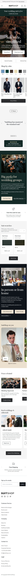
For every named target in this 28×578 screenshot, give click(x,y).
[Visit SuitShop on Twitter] (10, 496)
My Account (4, 510)
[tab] (2, 72)
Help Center (4, 515)
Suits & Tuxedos (8, 61)
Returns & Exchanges (6, 507)
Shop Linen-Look (19, 52)
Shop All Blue (13, 100)
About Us (3, 523)
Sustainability (4, 535)
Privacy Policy (4, 563)
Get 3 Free (13, 258)
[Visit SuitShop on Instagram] (7, 496)
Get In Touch (4, 545)
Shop (5, 358)
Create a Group (7, 400)
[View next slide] (25, 123)
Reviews (3, 525)
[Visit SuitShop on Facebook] (2, 496)
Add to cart (7, 251)
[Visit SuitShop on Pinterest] (5, 496)
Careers (3, 537)
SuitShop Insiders (5, 527)
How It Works (4, 530)
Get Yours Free (6, 198)
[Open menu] (2, 5)
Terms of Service (5, 561)
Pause (14, 111)
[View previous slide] (1, 123)
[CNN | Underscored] (13, 136)
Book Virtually (20, 311)
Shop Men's (7, 52)
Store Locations (5, 512)
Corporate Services (6, 548)
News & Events (5, 532)
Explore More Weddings (13, 453)
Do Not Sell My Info (6, 566)
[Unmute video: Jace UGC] (17, 358)
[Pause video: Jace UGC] (21, 358)
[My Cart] (25, 5)
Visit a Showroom (7, 311)
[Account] (22, 5)
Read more (6, 443)
